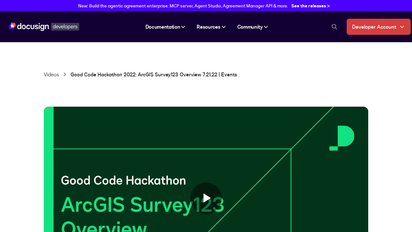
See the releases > (310, 5)
